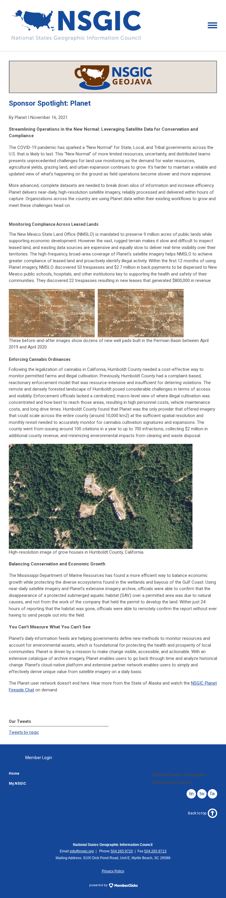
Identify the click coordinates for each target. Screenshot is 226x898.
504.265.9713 (155, 851)
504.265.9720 (122, 851)
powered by (98, 885)
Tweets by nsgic (24, 732)
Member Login (38, 757)
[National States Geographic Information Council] (76, 40)
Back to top (197, 813)
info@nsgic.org (82, 851)
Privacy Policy (113, 871)
